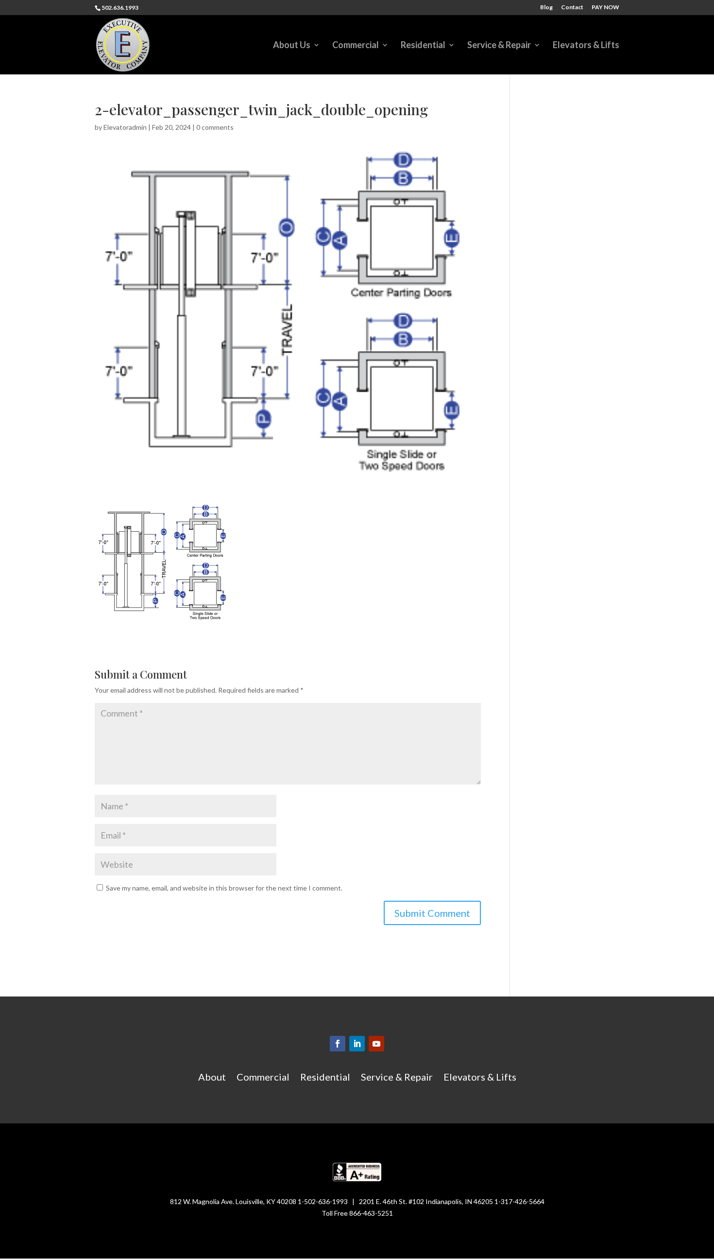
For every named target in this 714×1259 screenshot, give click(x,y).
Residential (423, 45)
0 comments (215, 127)
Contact (572, 7)
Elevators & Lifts (586, 45)
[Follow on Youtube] (376, 1043)
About (212, 1078)
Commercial (355, 45)
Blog (546, 7)
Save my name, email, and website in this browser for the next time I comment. (224, 888)
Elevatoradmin (125, 127)
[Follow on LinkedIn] (357, 1043)
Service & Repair (499, 45)
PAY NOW (605, 7)
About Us (291, 45)
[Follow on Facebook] (337, 1043)
